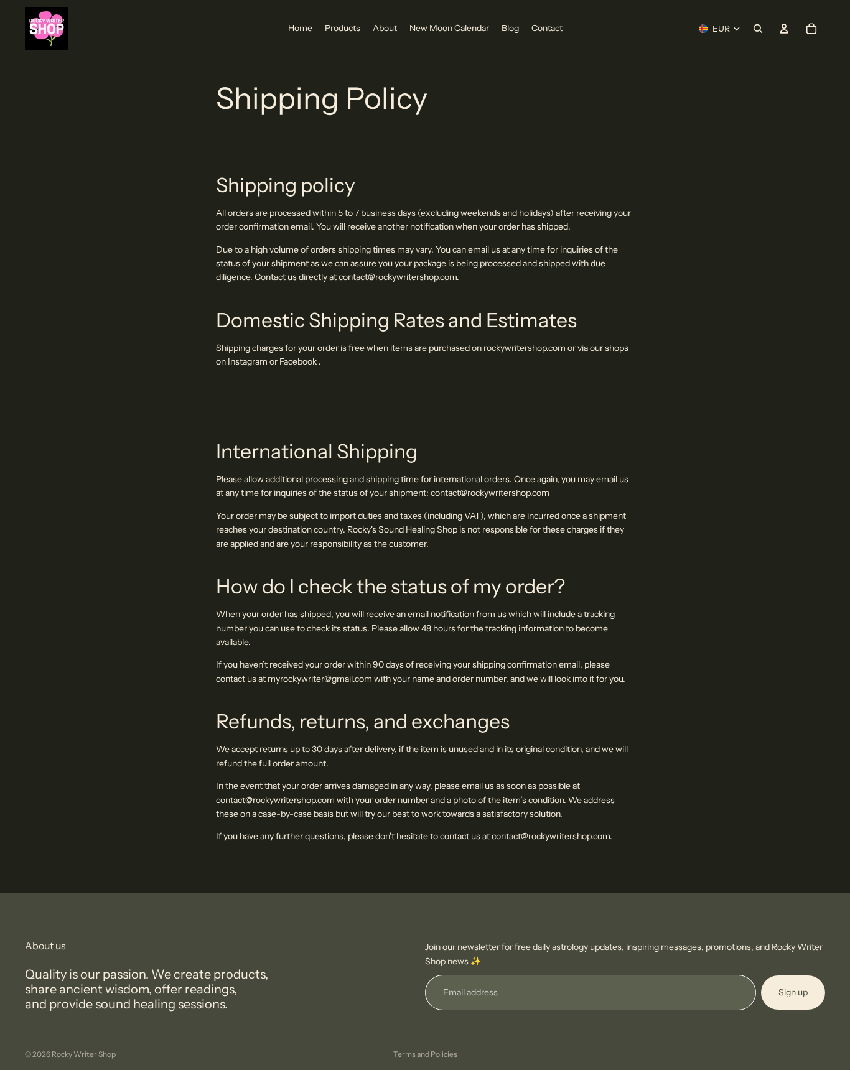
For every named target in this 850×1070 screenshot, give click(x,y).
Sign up (793, 992)
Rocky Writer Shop (84, 1054)
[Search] (758, 28)
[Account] (784, 28)
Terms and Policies (425, 1054)
